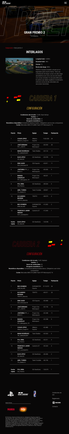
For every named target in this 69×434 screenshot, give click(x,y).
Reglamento (55, 398)
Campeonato (9, 48)
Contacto (55, 406)
